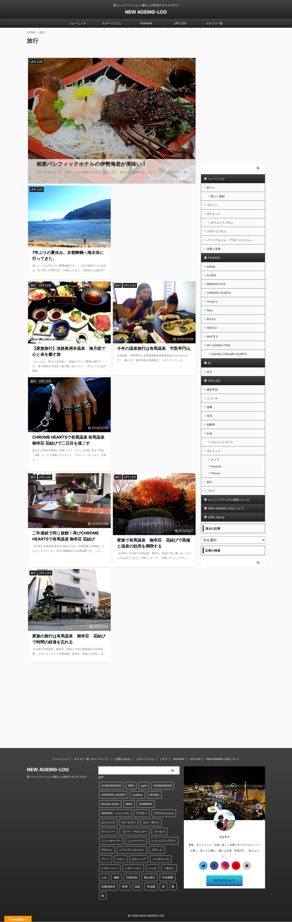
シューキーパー (111, 840)
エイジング (108, 822)
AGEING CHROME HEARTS (228, 354)
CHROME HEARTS (219, 292)
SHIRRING (145, 804)
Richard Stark (110, 804)
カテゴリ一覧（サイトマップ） (92, 759)
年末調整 (167, 877)
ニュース (212, 398)
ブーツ (105, 859)
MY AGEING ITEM (218, 345)
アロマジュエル (164, 813)
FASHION (146, 23)
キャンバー (108, 831)
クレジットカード (222, 442)
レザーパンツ (109, 868)
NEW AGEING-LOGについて (226, 508)
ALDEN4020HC (111, 785)
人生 (104, 877)
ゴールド (159, 831)
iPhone (215, 473)
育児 (209, 415)
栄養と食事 (214, 248)
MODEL (154, 794)
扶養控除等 (108, 886)
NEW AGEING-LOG (146, 12)
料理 (125, 886)
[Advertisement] (154, 221)
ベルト (121, 859)
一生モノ (169, 868)
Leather (138, 794)
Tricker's (212, 301)
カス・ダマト (151, 822)
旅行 (209, 482)
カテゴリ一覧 (214, 23)
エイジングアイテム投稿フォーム (229, 499)
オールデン (129, 822)
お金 (209, 433)
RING (129, 804)
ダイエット (214, 213)
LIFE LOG (180, 23)
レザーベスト (133, 868)
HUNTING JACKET (113, 794)
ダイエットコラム (222, 222)
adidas (211, 266)
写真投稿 (131, 877)
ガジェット (214, 450)
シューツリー (136, 840)
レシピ (152, 868)
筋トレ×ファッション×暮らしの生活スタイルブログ (57, 776)
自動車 (211, 424)
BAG (131, 785)
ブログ (211, 490)
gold (144, 785)
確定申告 (212, 389)
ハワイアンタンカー (131, 850)
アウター (141, 813)
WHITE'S (212, 336)
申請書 (151, 886)
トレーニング (77, 23)
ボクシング (139, 859)
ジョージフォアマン (163, 840)
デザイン (106, 850)
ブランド (156, 850)
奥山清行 (149, 877)
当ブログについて (224, 880)
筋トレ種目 (218, 196)
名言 (209, 371)
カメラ (215, 459)
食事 (209, 407)
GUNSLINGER (162, 785)
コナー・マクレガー (134, 831)
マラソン (212, 205)
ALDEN (211, 275)
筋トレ (211, 187)
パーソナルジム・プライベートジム (229, 240)
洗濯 (137, 886)
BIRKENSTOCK (216, 284)
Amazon (216, 466)
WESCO (212, 327)
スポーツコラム (111, 23)
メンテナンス (160, 859)
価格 (116, 877)
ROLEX (211, 319)
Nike (210, 310)
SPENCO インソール (115, 813)
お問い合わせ (216, 517)
